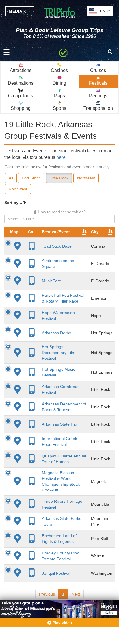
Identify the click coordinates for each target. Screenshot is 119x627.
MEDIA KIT (20, 11)
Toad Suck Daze (57, 246)
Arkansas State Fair (60, 424)
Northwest (18, 189)
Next (76, 594)
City (95, 231)
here (61, 157)
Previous (47, 594)
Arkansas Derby (56, 333)
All (11, 178)
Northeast (86, 178)
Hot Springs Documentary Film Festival (58, 352)
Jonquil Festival (56, 573)
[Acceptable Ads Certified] (63, 52)
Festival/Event (56, 231)
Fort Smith (31, 178)
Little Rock (58, 178)
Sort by (12, 202)
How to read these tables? (61, 211)
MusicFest (51, 281)
